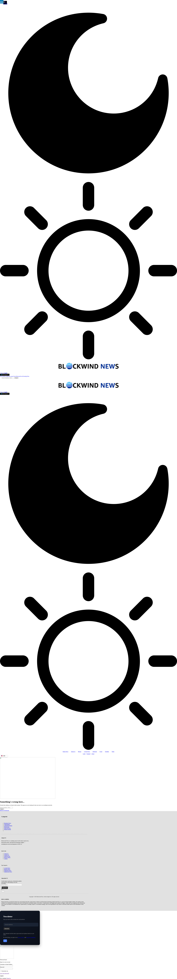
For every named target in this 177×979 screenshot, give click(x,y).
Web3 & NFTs (7, 828)
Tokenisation (7, 824)
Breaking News (7, 823)
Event (21, 376)
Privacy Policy (21, 937)
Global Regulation (8, 825)
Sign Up (9, 978)
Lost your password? (4, 973)
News (1, 376)
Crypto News (13, 376)
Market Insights (7, 829)
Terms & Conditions (30, 937)
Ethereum (18, 376)
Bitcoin (8, 376)
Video (28, 376)
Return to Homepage (4, 810)
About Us (5, 376)
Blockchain (6, 827)
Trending (25, 376)
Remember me (4, 971)
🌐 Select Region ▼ (5, 374)
